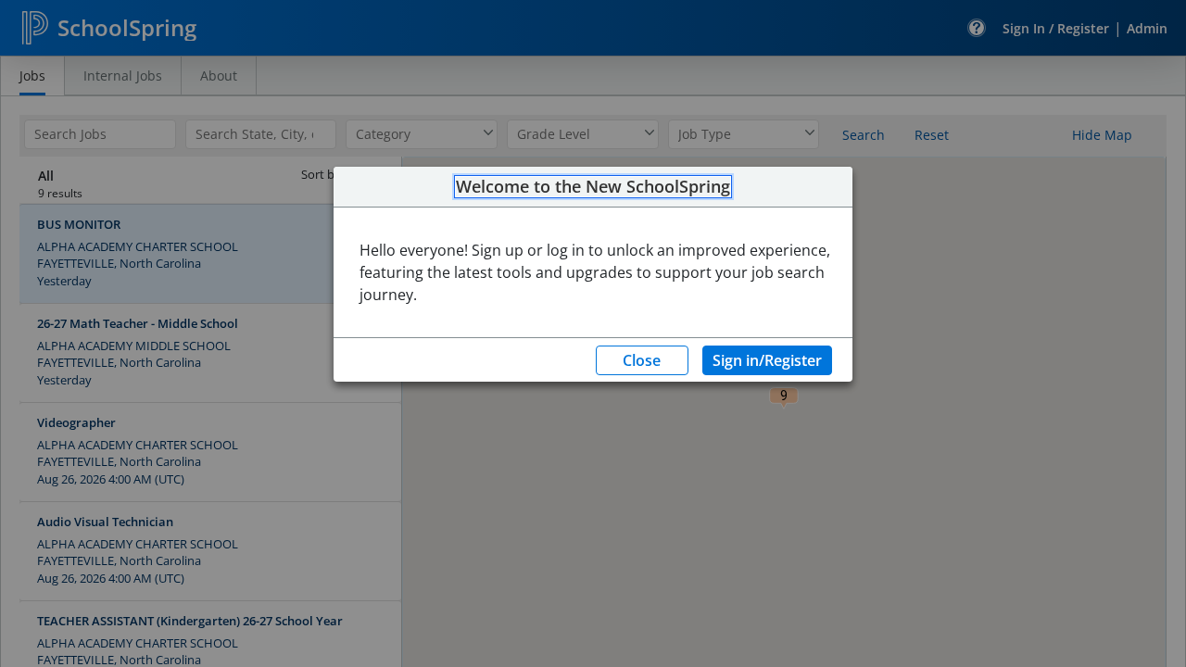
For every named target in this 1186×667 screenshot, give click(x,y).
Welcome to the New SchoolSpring (593, 187)
